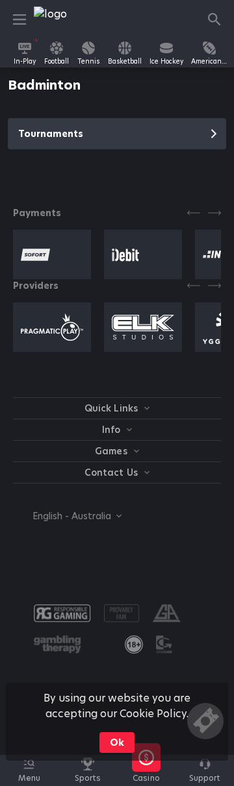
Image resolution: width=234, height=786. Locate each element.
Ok (117, 742)
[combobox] (67, 516)
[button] (146, 777)
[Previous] (193, 212)
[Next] (214, 212)
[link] (63, 19)
